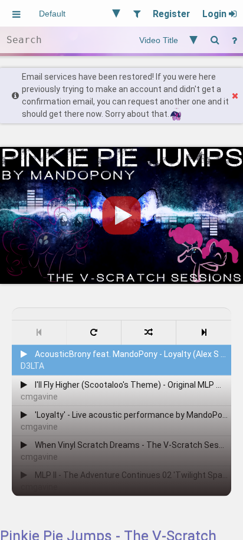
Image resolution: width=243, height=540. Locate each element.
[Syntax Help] (234, 40)
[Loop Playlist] (94, 332)
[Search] (214, 40)
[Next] (203, 332)
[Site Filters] (136, 13)
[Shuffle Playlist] (148, 332)
